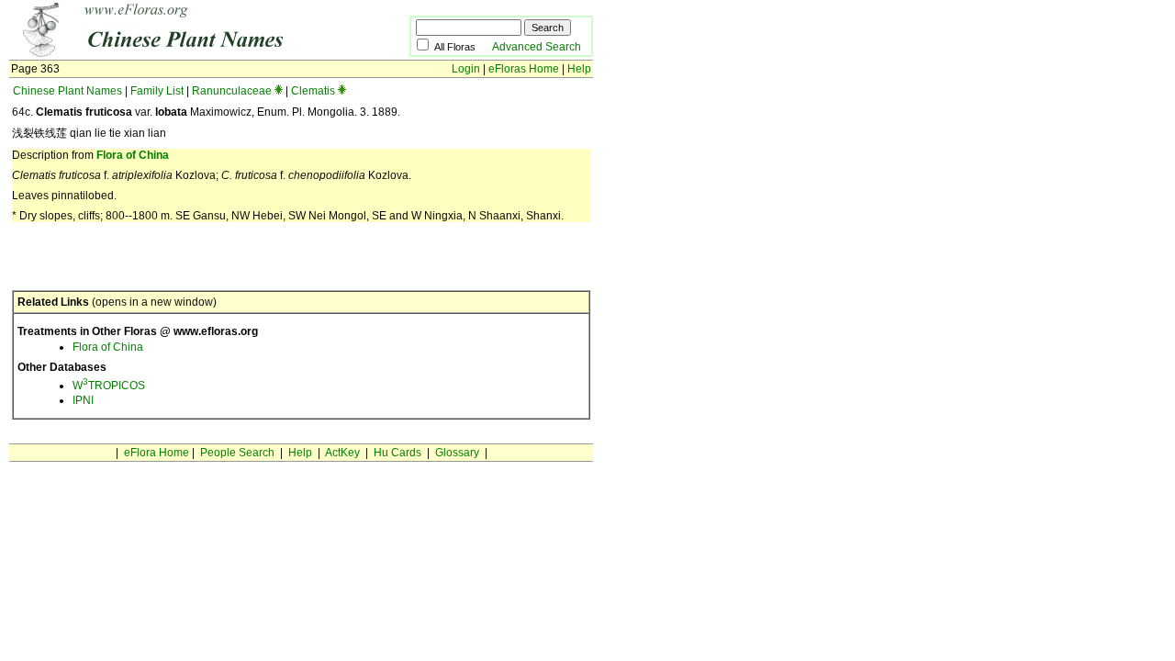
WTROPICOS (109, 385)
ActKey (342, 452)
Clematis (313, 90)
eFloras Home (523, 68)
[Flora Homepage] (181, 53)
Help (579, 68)
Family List (157, 90)
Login (466, 68)
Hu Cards (397, 452)
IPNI (83, 400)
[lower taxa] (278, 90)
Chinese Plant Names (67, 90)
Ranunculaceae (232, 90)
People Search (237, 452)
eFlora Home (156, 452)
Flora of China (132, 155)
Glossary (457, 452)
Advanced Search (536, 46)
